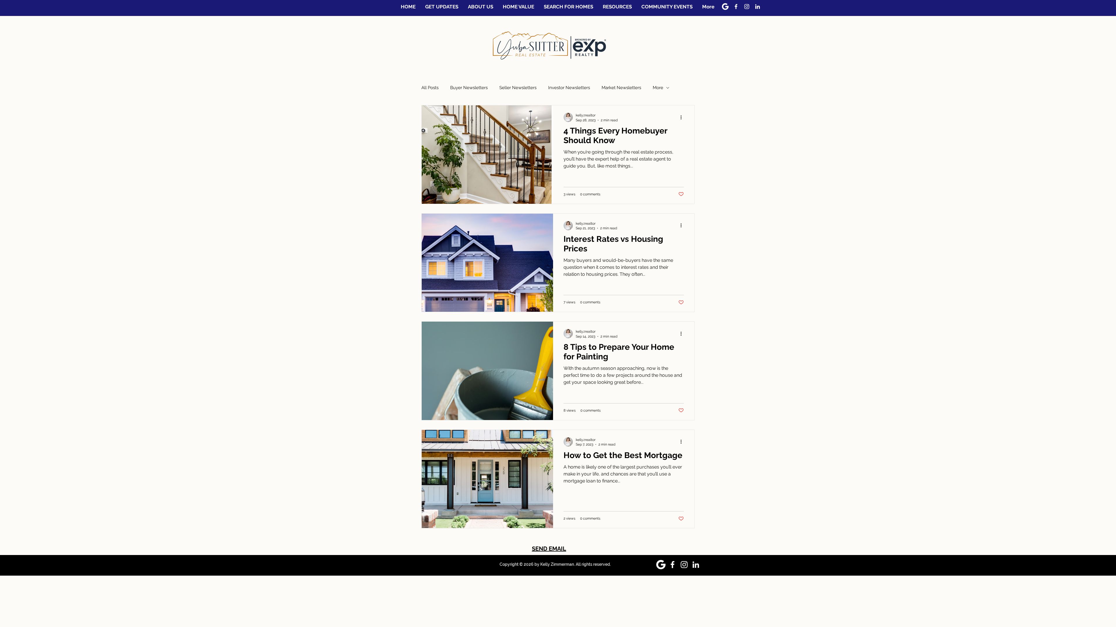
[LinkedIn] (757, 6)
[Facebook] (736, 6)
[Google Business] (725, 6)
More (658, 87)
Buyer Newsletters (469, 87)
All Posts (430, 87)
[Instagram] (746, 6)
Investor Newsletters (569, 87)
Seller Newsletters (517, 87)
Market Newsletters (621, 87)
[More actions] (682, 117)
